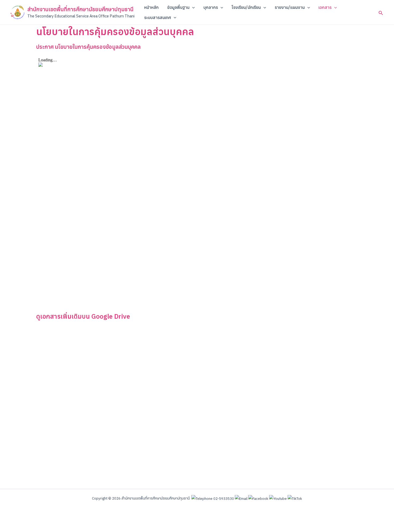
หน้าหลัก (151, 7)
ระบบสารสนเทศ (157, 17)
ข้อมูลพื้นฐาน (178, 7)
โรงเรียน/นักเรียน (246, 7)
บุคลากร (210, 7)
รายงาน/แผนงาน (290, 7)
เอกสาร (325, 7)
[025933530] (212, 498)
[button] (192, 7)
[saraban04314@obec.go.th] (241, 498)
